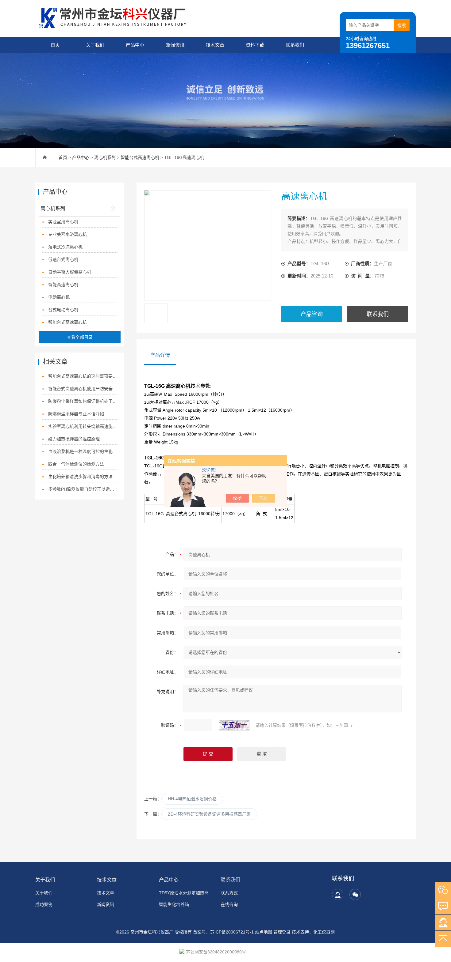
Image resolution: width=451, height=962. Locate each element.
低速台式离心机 (63, 259)
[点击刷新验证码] (234, 725)
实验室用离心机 (63, 221)
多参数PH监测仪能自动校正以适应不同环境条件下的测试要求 (83, 489)
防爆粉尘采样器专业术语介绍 (76, 413)
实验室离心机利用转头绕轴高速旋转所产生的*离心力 (83, 426)
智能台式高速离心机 (140, 157)
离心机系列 (105, 157)
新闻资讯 (175, 44)
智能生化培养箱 (174, 904)
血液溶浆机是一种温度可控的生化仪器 (83, 451)
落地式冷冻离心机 (65, 246)
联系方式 (229, 892)
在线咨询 (229, 904)
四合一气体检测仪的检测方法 (76, 464)
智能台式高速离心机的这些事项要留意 (83, 376)
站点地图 (263, 932)
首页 (55, 44)
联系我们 (295, 44)
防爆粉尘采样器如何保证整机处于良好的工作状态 (83, 401)
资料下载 (255, 44)
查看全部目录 (80, 337)
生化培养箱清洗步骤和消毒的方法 (80, 476)
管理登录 (282, 932)
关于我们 (95, 44)
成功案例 (43, 904)
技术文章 (215, 44)
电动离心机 (59, 297)
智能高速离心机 (63, 284)
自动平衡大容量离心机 (69, 272)
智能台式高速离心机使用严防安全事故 (83, 388)
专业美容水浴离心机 (67, 234)
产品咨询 (312, 314)
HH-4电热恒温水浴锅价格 (192, 798)
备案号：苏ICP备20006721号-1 (223, 932)
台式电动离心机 (63, 309)
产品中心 (135, 44)
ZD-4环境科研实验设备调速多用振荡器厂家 (209, 814)
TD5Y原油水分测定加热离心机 (186, 892)
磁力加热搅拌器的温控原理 (74, 438)
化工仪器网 (324, 932)
